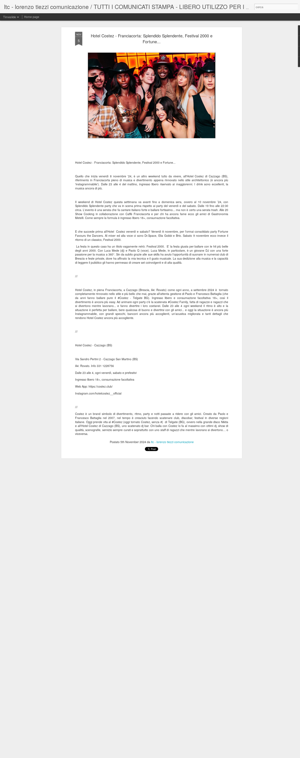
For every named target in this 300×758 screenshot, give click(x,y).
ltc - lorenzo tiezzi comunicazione (172, 442)
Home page (31, 17)
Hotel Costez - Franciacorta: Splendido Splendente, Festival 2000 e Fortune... (151, 38)
